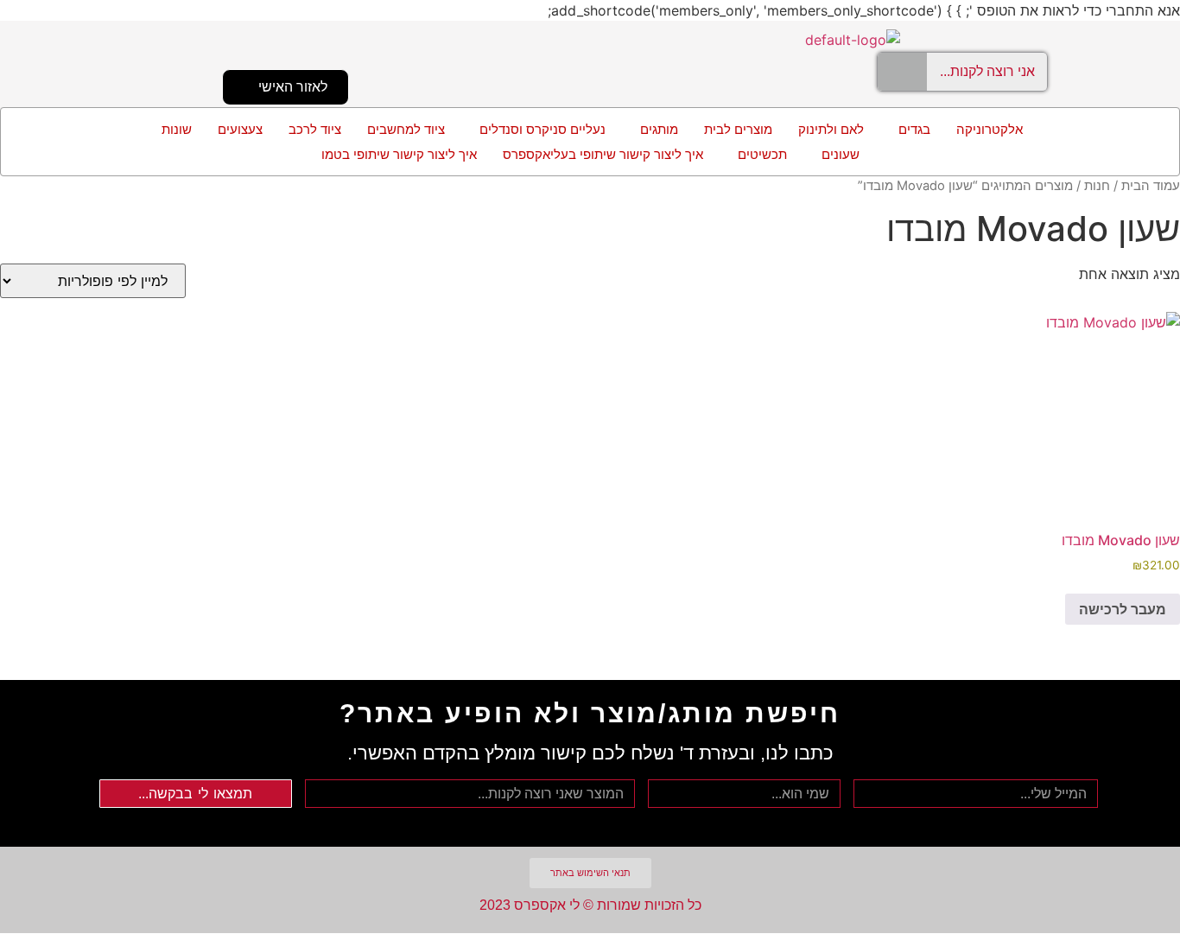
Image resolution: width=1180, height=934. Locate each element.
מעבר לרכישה (1122, 609)
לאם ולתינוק (831, 129)
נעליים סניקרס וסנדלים (542, 129)
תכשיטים (762, 154)
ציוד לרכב (315, 129)
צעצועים (240, 129)
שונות (177, 129)
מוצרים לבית (738, 129)
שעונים (841, 154)
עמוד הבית (1150, 186)
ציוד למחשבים (406, 129)
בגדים (914, 129)
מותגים (659, 129)
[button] (910, 129)
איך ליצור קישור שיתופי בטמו (399, 154)
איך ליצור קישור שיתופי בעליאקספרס (603, 154)
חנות (1097, 186)
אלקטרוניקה (989, 129)
